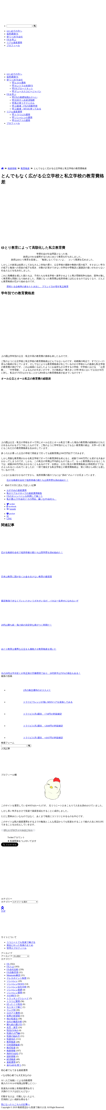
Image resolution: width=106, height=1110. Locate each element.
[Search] (35, 26)
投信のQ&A (12, 1030)
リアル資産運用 (14, 42)
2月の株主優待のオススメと (37, 690)
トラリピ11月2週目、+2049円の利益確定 (43, 726)
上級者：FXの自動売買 (25, 106)
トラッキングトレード (18, 998)
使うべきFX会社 (15, 37)
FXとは (10, 966)
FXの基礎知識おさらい (25, 97)
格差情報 (11, 1050)
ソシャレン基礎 (14, 990)
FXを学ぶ (11, 39)
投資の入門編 (13, 1033)
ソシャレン (12, 981)
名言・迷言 (12, 1027)
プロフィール (13, 45)
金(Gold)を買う (14, 1065)
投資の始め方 (13, 1036)
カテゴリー (6, 902)
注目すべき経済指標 (24, 100)
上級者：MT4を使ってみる (27, 109)
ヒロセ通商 (20, 83)
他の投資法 (12, 1019)
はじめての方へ (14, 31)
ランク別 (11, 1010)
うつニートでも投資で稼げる (21, 942)
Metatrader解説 (13, 975)
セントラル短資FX (23, 85)
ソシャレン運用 (14, 992)
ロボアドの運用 (22, 120)
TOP (3, 911)
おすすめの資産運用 (16, 490)
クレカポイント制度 (16, 978)
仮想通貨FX (12, 34)
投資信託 (11, 1039)
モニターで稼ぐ (14, 1007)
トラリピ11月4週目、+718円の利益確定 (42, 714)
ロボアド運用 (13, 1013)
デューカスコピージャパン (27, 91)
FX (8, 964)
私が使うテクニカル (24, 103)
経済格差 (11, 1059)
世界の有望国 (13, 1016)
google (12, 509)
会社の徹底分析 (14, 1021)
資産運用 (11, 1062)
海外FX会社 (12, 1053)
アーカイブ (6, 956)
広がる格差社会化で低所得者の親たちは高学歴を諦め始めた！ (37, 480)
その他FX (11, 995)
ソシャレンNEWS (15, 984)
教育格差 (11, 1042)
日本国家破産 (13, 1045)
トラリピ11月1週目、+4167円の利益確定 (43, 737)
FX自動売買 (12, 972)
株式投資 (11, 1048)
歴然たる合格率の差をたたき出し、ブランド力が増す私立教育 (37, 286)
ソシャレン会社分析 (16, 987)
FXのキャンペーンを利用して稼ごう (25, 496)
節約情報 (11, 1056)
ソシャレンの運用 (23, 117)
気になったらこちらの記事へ (15, 1104)
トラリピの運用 (22, 114)
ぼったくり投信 (14, 1004)
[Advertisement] (53, 146)
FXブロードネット (23, 88)
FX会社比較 (12, 969)
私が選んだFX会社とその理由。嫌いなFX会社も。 (32, 499)
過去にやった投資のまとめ (20, 945)
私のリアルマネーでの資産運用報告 (24, 493)
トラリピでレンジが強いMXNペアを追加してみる (48, 702)
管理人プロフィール (16, 948)
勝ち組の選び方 (14, 1024)
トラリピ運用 (13, 1001)
